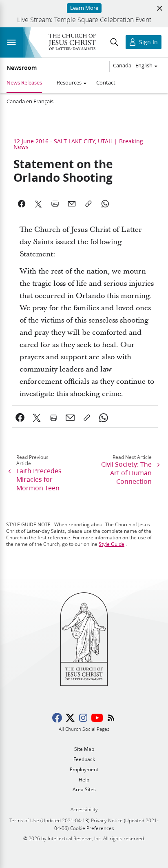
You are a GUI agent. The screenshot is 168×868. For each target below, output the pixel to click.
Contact (105, 82)
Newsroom (22, 68)
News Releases (24, 82)
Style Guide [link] (111, 544)
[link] (20, 418)
